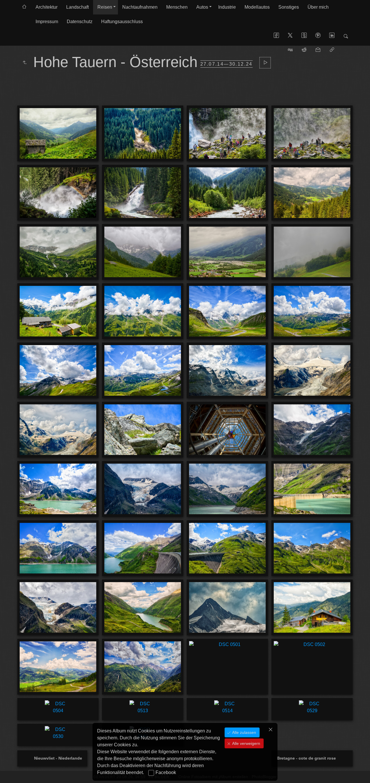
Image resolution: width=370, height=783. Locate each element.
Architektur (47, 7)
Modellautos (257, 7)
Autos (202, 7)
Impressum (47, 21)
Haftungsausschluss (122, 21)
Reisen (104, 7)
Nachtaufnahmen (140, 7)
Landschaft (77, 7)
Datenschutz (79, 21)
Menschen (177, 7)
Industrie (227, 7)
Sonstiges (288, 7)
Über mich (318, 7)
